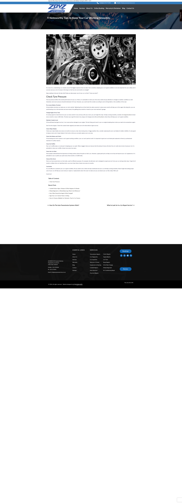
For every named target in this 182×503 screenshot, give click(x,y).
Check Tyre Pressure (54, 181)
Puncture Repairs (94, 273)
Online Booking (99, 8)
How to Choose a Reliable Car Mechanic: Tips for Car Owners (64, 198)
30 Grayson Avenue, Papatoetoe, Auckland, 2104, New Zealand (55, 262)
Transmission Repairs (95, 254)
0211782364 (55, 267)
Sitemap (74, 270)
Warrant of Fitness (94, 262)
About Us (89, 8)
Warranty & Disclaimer (113, 8)
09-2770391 (53, 269)
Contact (74, 267)
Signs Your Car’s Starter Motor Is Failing (59, 195)
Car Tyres (105, 259)
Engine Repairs (106, 257)
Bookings (125, 251)
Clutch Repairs (106, 254)
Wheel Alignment (107, 267)
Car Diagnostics (94, 257)
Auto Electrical (93, 270)
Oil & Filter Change (108, 265)
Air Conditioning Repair (109, 270)
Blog (123, 8)
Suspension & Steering (95, 265)
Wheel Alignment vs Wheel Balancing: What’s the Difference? (64, 191)
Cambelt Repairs (94, 267)
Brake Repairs (106, 262)
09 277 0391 (107, 2)
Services (82, 8)
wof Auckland (100, 116)
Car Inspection (93, 259)
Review (125, 269)
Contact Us (130, 8)
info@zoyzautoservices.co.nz (127, 2)
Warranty (74, 262)
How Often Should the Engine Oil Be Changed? (61, 193)
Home (76, 8)
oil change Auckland (127, 114)
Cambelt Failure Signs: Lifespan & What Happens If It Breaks (64, 188)
